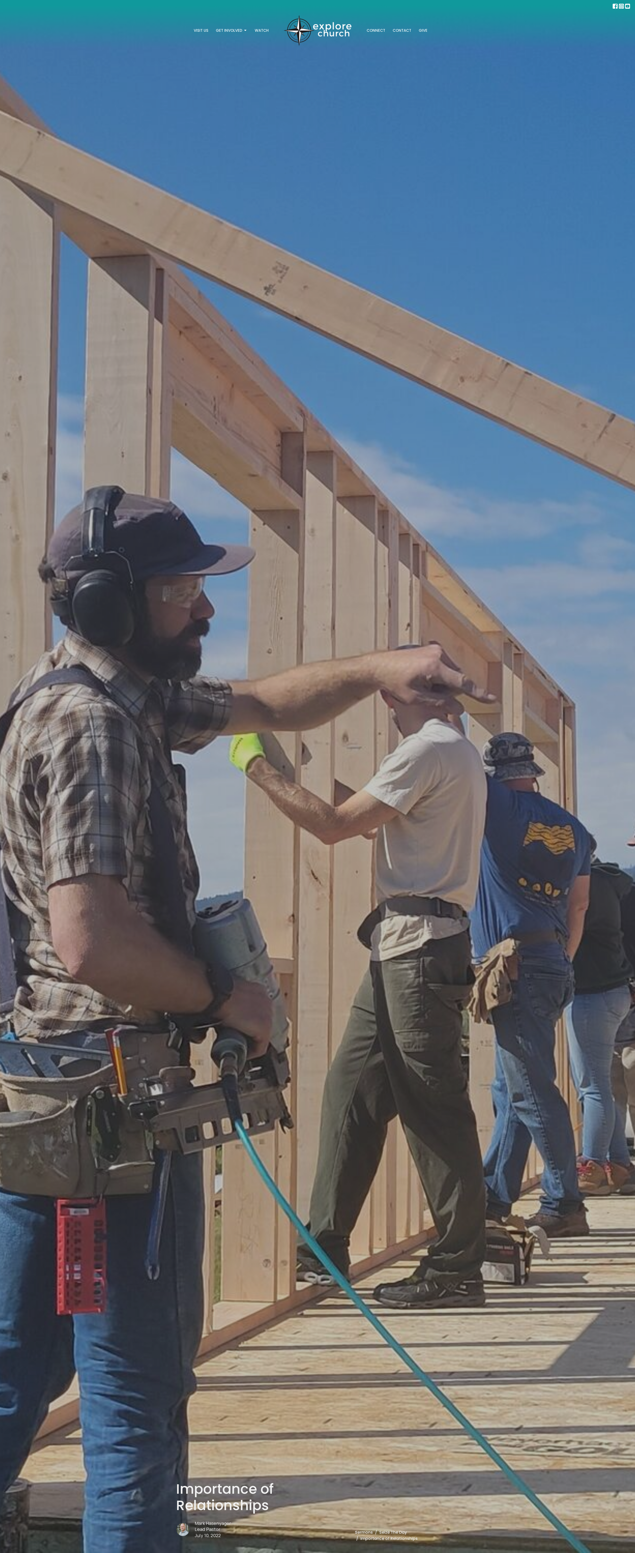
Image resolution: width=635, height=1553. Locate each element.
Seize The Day (393, 1532)
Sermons (364, 1532)
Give (423, 30)
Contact (402, 30)
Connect (376, 30)
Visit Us (201, 30)
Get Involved (229, 30)
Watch (262, 30)
